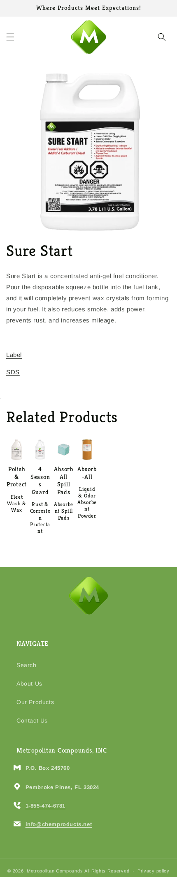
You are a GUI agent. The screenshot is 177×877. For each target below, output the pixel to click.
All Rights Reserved (106, 870)
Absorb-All (87, 473)
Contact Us (32, 720)
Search (26, 665)
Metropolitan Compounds (55, 870)
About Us (29, 683)
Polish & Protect (17, 476)
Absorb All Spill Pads (63, 480)
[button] (10, 37)
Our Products (35, 702)
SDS (13, 371)
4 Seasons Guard (40, 480)
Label (14, 354)
